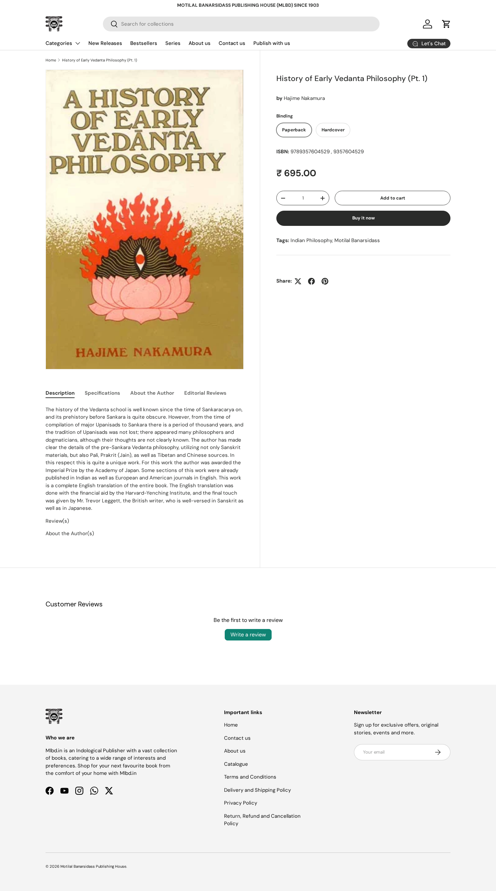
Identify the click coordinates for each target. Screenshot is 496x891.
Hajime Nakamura (304, 98)
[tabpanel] (145, 472)
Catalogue (236, 764)
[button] (446, 24)
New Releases (105, 43)
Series (173, 43)
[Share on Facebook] (311, 281)
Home (51, 60)
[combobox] (241, 24)
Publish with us (271, 43)
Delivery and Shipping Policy (257, 790)
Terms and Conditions (250, 777)
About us (200, 43)
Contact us (232, 43)
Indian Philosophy (311, 240)
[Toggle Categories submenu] (78, 43)
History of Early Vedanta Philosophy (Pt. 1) (99, 60)
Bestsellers (143, 43)
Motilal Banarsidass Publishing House (93, 866)
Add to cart (392, 198)
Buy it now (363, 218)
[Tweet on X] (298, 281)
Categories (59, 43)
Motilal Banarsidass (357, 240)
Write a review (248, 634)
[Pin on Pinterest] (325, 281)
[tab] (60, 393)
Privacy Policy (240, 803)
